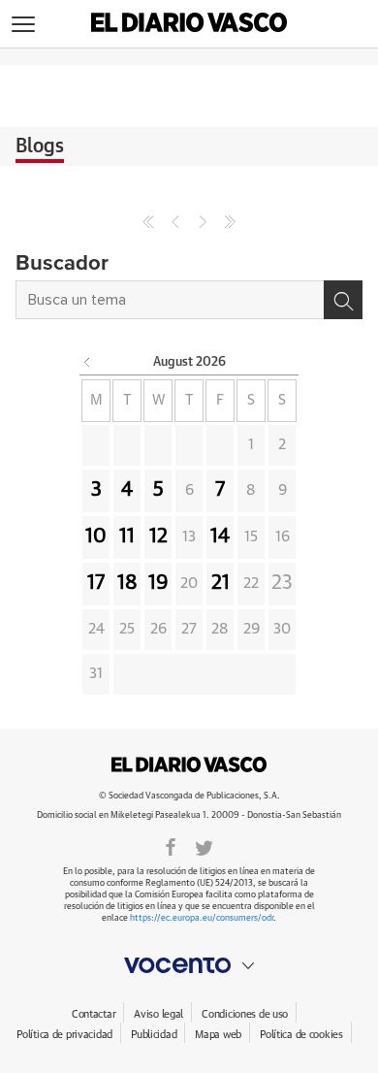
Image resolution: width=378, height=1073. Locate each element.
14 (220, 536)
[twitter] (204, 846)
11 (127, 536)
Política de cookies (301, 1034)
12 (158, 536)
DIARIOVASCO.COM (189, 764)
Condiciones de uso (245, 1014)
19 (158, 583)
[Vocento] (189, 965)
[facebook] (170, 846)
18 (127, 583)
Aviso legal (158, 1014)
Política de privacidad (64, 1034)
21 (220, 583)
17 (96, 583)
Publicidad (153, 1034)
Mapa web (218, 1034)
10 (96, 536)
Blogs (40, 146)
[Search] (343, 299)
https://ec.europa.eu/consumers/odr (201, 918)
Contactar (93, 1014)
